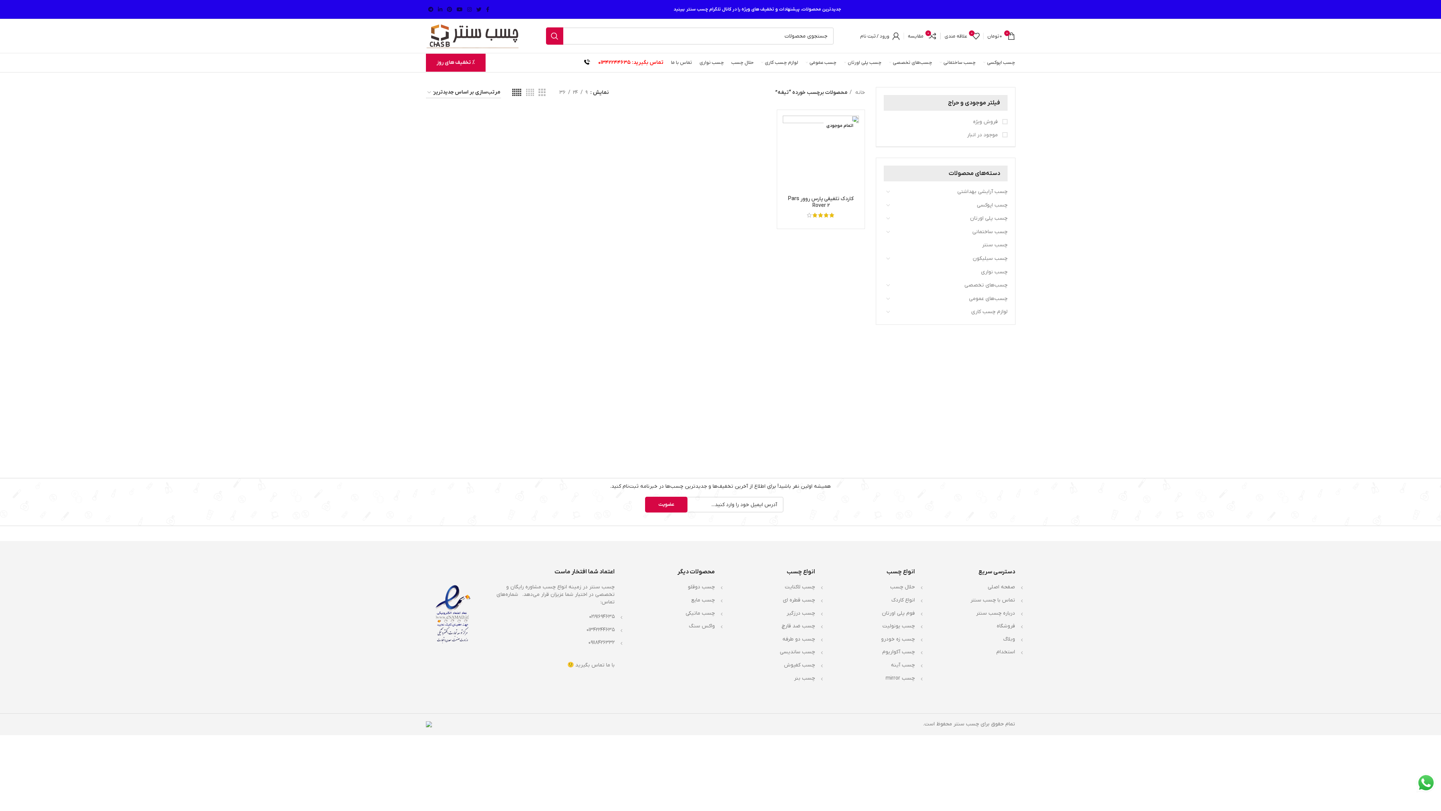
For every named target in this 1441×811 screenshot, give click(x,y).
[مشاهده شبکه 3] (542, 93)
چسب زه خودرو (898, 639)
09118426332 (601, 642)
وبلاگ (1009, 639)
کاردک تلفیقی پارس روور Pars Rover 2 (821, 202)
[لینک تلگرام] (431, 9)
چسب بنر (804, 678)
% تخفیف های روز (455, 62)
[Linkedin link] (440, 9)
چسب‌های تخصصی (986, 285)
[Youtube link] (459, 9)
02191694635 (602, 616)
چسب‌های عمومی (988, 298)
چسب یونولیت (898, 626)
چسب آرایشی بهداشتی (982, 191)
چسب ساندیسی (797, 652)
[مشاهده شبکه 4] (530, 93)
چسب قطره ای (799, 600)
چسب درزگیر (801, 613)
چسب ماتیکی (700, 613)
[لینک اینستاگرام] (469, 9)
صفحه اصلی (1001, 587)
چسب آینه (903, 665)
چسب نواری (994, 272)
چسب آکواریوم (898, 652)
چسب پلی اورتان (989, 218)
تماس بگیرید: (647, 62)
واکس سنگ (702, 626)
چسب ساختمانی (990, 231)
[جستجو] (554, 36)
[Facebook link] (488, 9)
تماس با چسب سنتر (992, 600)
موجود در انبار (983, 135)
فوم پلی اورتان (898, 613)
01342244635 (614, 62)
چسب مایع (703, 600)
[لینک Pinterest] (449, 9)
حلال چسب (902, 587)
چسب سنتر (995, 245)
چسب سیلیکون (990, 258)
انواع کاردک (903, 600)
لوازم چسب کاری (989, 311)
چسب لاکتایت (800, 587)
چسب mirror (900, 678)
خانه (859, 92)
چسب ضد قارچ (798, 626)
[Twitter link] (479, 9)
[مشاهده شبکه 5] (516, 93)
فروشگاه (1006, 626)
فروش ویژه (986, 121)
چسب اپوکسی (992, 205)
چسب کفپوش (799, 665)
